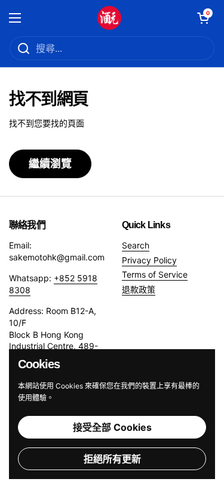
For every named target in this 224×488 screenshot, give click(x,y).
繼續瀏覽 (50, 163)
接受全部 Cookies (112, 427)
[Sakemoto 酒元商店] (109, 18)
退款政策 (138, 289)
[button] (203, 18)
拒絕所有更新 (112, 459)
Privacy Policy (149, 260)
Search (135, 245)
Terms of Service (155, 274)
